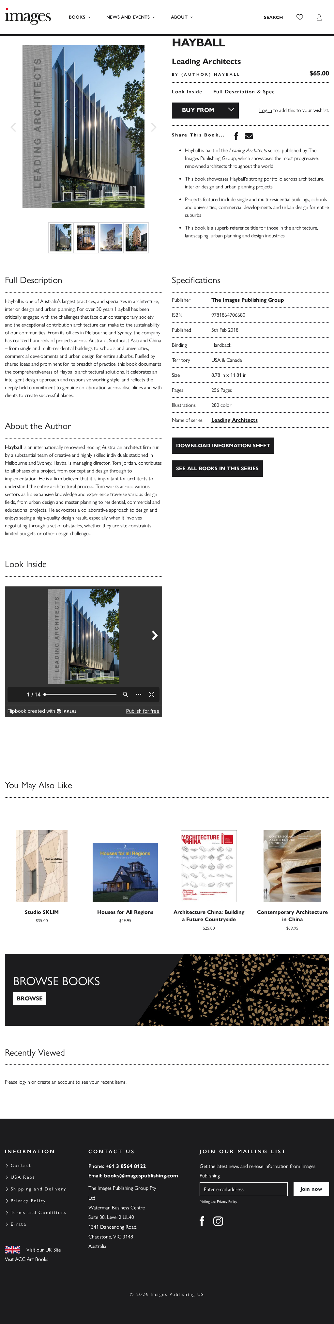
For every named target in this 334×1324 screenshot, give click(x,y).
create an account (56, 1082)
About (179, 17)
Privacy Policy (28, 1201)
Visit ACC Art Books (26, 1259)
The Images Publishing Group (247, 300)
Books (77, 17)
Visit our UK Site (43, 1250)
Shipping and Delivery (38, 1189)
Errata (18, 1224)
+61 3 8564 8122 (126, 1166)
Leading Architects (234, 420)
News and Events (128, 17)
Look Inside (187, 91)
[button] (300, 17)
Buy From (198, 110)
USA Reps (23, 1177)
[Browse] (167, 990)
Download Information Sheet (223, 445)
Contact (21, 1165)
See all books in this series (217, 468)
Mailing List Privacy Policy (218, 1201)
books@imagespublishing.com (141, 1175)
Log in (265, 110)
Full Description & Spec (244, 91)
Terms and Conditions (39, 1212)
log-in (24, 1082)
